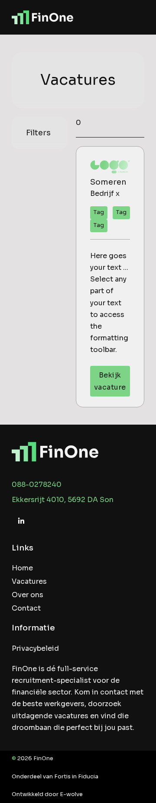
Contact (26, 608)
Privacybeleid (35, 648)
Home (22, 568)
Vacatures (29, 581)
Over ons (27, 594)
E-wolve (71, 794)
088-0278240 (37, 484)
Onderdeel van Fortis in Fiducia (55, 776)
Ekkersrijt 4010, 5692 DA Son (63, 499)
